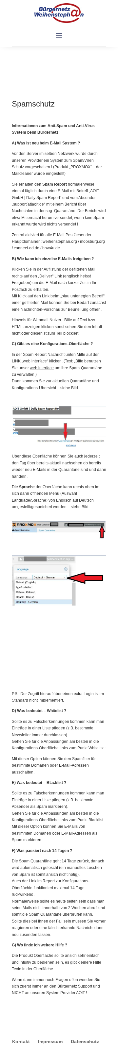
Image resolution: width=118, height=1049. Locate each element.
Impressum (50, 1041)
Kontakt (21, 1041)
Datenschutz (85, 1041)
